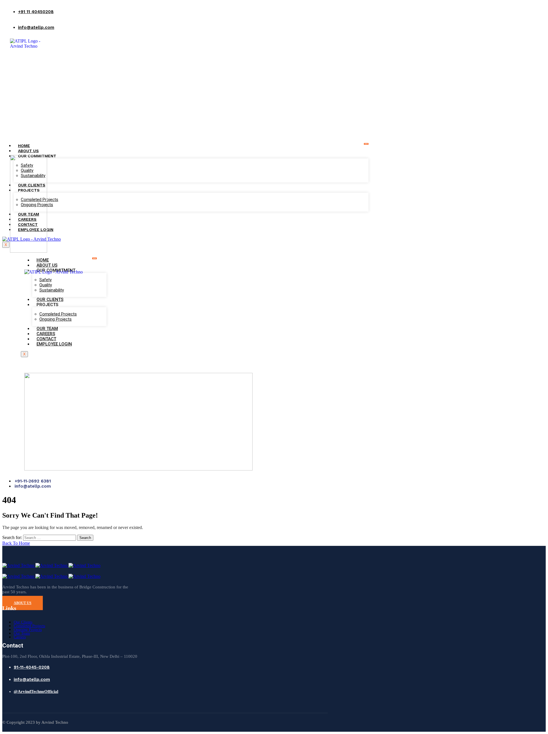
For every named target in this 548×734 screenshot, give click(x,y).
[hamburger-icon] (366, 144)
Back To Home (16, 543)
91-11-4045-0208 (32, 667)
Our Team (22, 633)
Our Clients (23, 622)
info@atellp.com (36, 27)
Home (24, 145)
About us (28, 150)
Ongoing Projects (28, 630)
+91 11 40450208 (36, 11)
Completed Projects (29, 626)
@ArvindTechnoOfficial (36, 691)
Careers (20, 637)
